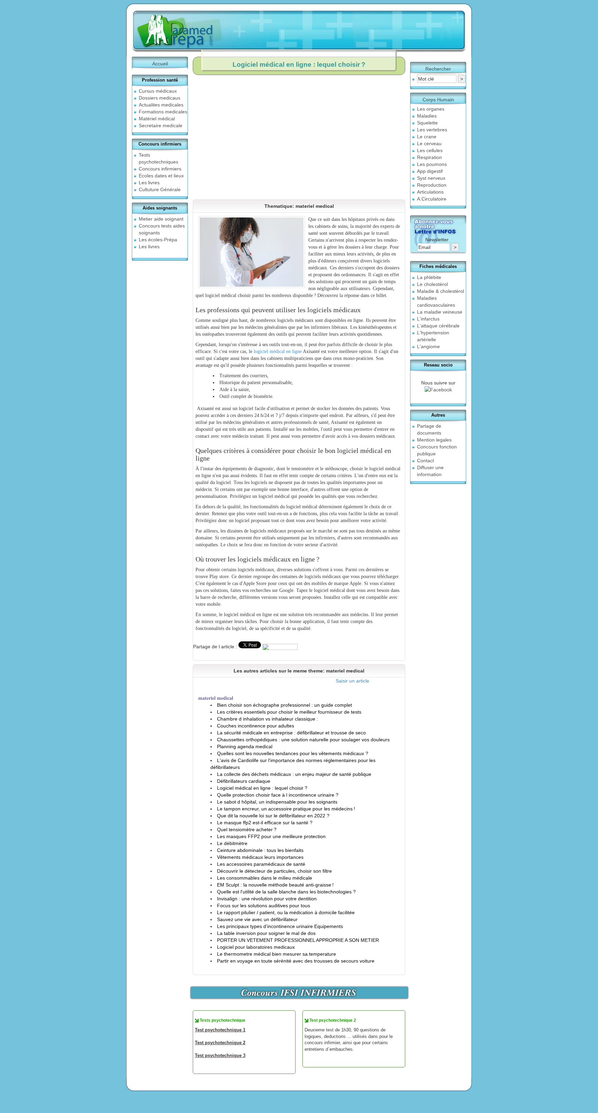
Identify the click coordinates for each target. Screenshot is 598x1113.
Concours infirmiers (160, 168)
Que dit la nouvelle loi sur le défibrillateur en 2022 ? (273, 815)
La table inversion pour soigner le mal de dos (266, 933)
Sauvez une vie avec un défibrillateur (257, 919)
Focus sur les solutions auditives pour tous (263, 905)
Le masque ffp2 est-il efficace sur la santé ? (264, 822)
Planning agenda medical (244, 746)
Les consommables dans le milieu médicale (264, 878)
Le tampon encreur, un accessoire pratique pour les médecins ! (286, 808)
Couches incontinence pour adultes (255, 726)
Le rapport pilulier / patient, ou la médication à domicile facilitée (286, 912)
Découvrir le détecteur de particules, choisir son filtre (274, 871)
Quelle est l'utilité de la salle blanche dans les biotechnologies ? (286, 891)
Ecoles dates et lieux (161, 175)
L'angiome (428, 346)
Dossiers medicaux (159, 98)
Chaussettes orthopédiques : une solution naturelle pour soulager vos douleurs (303, 739)
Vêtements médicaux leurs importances (260, 857)
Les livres (149, 182)
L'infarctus (428, 319)
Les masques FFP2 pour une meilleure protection (271, 836)
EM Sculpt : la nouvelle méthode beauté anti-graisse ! (275, 885)
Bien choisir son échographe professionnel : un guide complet (284, 705)
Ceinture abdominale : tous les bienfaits (260, 850)
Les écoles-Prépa (158, 239)
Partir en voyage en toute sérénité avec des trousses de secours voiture (295, 961)
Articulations (430, 192)
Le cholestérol (432, 284)
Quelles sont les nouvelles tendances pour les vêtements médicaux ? (292, 753)
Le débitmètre (232, 843)
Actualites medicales (161, 105)
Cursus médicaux (158, 91)
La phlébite (429, 277)
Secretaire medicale (160, 125)
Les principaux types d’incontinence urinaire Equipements (280, 926)
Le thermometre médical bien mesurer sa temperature (276, 954)
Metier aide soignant (161, 219)
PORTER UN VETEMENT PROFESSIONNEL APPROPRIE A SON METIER (298, 940)
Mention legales (434, 440)
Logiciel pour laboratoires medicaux (256, 947)
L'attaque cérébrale (438, 325)
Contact (425, 460)
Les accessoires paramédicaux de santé (261, 864)
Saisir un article (352, 681)
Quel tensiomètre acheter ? (247, 829)
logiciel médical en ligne (278, 351)
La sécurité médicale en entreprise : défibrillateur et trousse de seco (291, 732)
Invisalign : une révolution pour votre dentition (267, 898)
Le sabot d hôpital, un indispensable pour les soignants (277, 802)
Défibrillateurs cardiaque (243, 781)
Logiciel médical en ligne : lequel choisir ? (262, 788)
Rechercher (438, 69)
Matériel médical (157, 118)
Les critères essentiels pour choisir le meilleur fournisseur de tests (289, 712)
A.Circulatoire (431, 199)
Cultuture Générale (160, 189)
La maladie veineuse (439, 312)
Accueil (160, 63)
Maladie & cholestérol (440, 291)
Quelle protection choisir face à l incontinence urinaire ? (277, 795)
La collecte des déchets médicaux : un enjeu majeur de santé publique (294, 774)
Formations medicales (163, 111)
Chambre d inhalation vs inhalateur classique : (267, 719)
